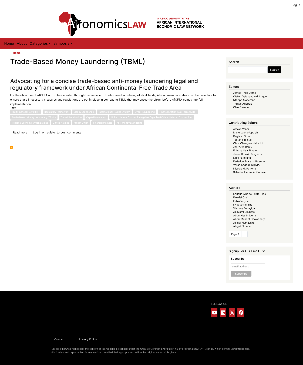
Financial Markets (102, 122)
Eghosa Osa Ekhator (245, 150)
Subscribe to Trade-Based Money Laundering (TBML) (11, 147)
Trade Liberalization (71, 117)
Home (9, 43)
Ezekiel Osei (240, 197)
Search (274, 69)
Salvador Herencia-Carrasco (250, 172)
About (22, 43)
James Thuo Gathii (244, 92)
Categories (39, 43)
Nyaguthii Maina (242, 204)
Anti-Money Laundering (129, 122)
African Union (81, 122)
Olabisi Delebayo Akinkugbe (250, 96)
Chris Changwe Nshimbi (247, 143)
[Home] (135, 24)
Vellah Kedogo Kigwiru (246, 165)
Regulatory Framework (56, 111)
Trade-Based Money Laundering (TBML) (34, 117)
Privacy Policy (88, 339)
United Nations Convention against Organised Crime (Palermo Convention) (152, 117)
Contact (59, 339)
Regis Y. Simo (241, 136)
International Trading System (114, 111)
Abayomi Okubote (244, 211)
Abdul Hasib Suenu (244, 215)
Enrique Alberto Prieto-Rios (249, 194)
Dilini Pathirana (242, 157)
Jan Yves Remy (242, 147)
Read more (20, 132)
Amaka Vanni (241, 129)
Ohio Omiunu (241, 107)
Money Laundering (84, 111)
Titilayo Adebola (242, 103)
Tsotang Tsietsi (242, 139)
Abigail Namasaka (243, 222)
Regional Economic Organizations (30, 122)
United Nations (61, 122)
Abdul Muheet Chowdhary (249, 219)
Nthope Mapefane (244, 100)
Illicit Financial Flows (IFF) (26, 111)
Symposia (61, 43)
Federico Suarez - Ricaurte (249, 161)
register (51, 132)
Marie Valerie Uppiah (245, 132)
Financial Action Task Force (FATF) (178, 111)
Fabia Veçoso (241, 201)
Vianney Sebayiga (244, 208)
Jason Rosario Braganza (247, 154)
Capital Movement (96, 117)
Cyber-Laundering (145, 111)
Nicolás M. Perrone (244, 168)
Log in (296, 5)
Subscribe (237, 258)
